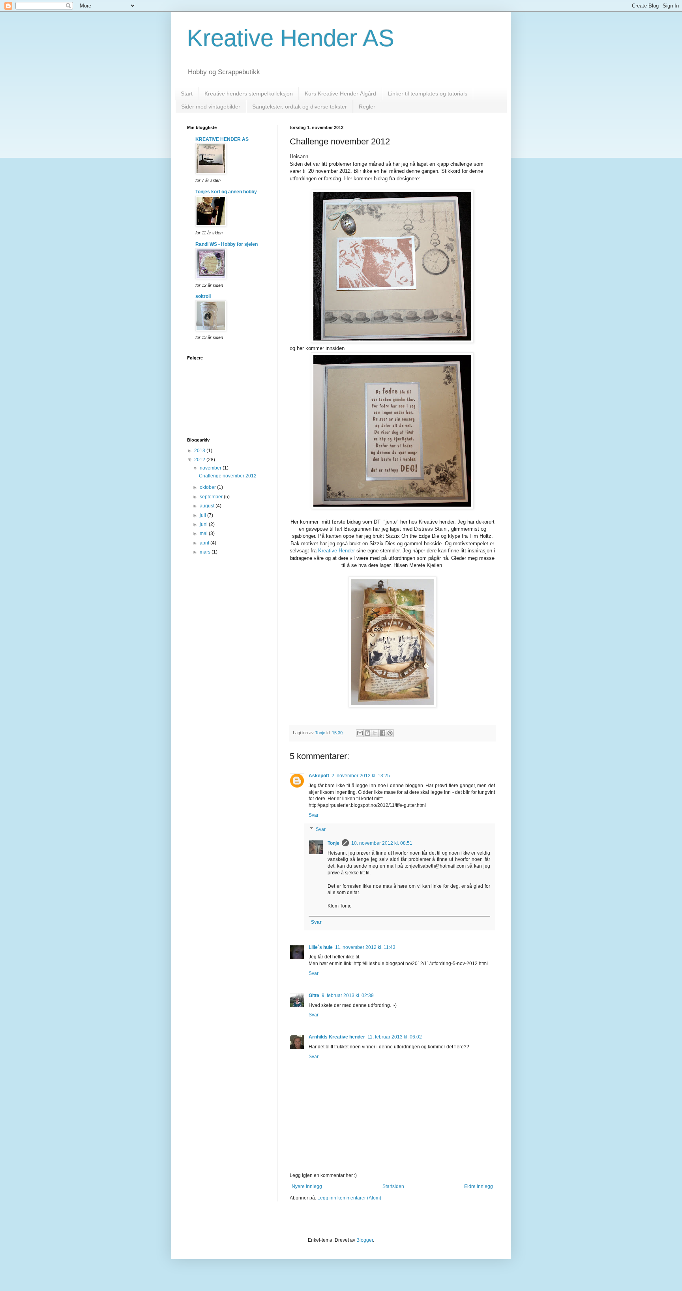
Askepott (319, 775)
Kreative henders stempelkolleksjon (248, 93)
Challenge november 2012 (228, 476)
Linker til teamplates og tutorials (427, 93)
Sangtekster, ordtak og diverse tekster (299, 106)
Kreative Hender (336, 551)
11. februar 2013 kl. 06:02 (394, 1037)
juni (204, 524)
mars (206, 552)
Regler (367, 106)
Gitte (314, 995)
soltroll (203, 296)
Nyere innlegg (307, 1186)
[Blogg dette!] (367, 733)
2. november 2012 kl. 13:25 (361, 775)
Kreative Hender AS (290, 38)
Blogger (364, 1240)
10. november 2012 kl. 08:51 (381, 843)
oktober (208, 487)
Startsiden (393, 1186)
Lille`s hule (321, 947)
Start (187, 93)
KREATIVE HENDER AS (222, 139)
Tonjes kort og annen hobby (226, 192)
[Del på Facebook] (382, 733)
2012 (200, 459)
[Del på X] (375, 733)
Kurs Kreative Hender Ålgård (340, 93)
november (211, 468)
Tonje (333, 843)
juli (203, 515)
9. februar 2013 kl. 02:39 (348, 995)
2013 (200, 450)
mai (204, 533)
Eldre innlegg (478, 1186)
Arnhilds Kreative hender (337, 1037)
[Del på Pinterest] (390, 733)
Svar (314, 815)
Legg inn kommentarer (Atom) (349, 1198)
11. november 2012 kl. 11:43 (365, 947)
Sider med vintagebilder (210, 106)
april (205, 543)
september (212, 497)
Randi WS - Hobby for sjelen (226, 244)
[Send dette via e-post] (360, 733)
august (207, 506)
